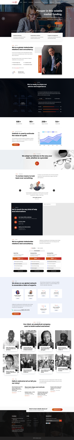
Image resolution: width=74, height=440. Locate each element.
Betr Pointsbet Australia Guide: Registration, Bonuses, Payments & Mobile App (17, 388)
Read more (14, 392)
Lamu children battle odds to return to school (45, 371)
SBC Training (29, 425)
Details (18, 298)
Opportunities (29, 420)
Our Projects (29, 422)
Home (28, 418)
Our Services (36, 420)
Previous (20, 190)
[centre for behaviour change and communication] (14, 2)
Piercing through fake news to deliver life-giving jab (45, 349)
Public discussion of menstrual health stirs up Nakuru (11, 348)
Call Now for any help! (17, 310)
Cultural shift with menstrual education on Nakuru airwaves (28, 348)
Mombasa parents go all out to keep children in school (63, 369)
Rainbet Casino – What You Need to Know (30, 393)
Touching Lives (36, 422)
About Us (35, 418)
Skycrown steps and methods (35, 387)
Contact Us (35, 425)
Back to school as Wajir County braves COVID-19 (62, 348)
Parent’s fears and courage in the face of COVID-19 (11, 372)
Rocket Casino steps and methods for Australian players (55, 388)
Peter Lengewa (14, 391)
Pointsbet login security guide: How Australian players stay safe (43, 393)
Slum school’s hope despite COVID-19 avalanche (27, 371)
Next (54, 190)
